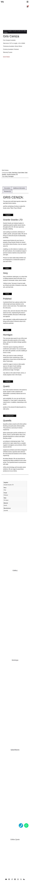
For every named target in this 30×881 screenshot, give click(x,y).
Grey (6, 176)
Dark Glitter (21, 172)
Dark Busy (14, 172)
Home (5, 31)
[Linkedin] (15, 879)
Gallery (15, 570)
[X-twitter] (21, 879)
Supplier (10, 31)
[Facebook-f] (12, 879)
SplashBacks (15, 750)
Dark (10, 172)
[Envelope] (6, 879)
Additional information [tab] (19, 188)
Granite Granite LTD (18, 31)
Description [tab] (7, 188)
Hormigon (11, 176)
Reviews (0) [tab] (7, 191)
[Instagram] (18, 879)
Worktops (15, 660)
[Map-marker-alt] (9, 879)
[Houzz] (24, 879)
